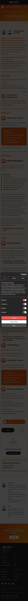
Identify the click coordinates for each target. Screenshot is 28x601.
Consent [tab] (5, 278)
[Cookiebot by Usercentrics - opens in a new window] (21, 274)
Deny (14, 325)
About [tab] (23, 278)
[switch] (25, 304)
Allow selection (14, 321)
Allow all (14, 318)
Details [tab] (14, 278)
